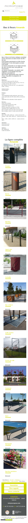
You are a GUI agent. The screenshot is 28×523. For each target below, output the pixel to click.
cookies (13, 517)
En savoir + (3, 519)
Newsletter (14, 485)
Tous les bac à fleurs (14, 19)
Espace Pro (22, 12)
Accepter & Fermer (9, 519)
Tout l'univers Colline (14, 17)
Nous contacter (14, 491)
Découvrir (7, 170)
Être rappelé (13, 488)
